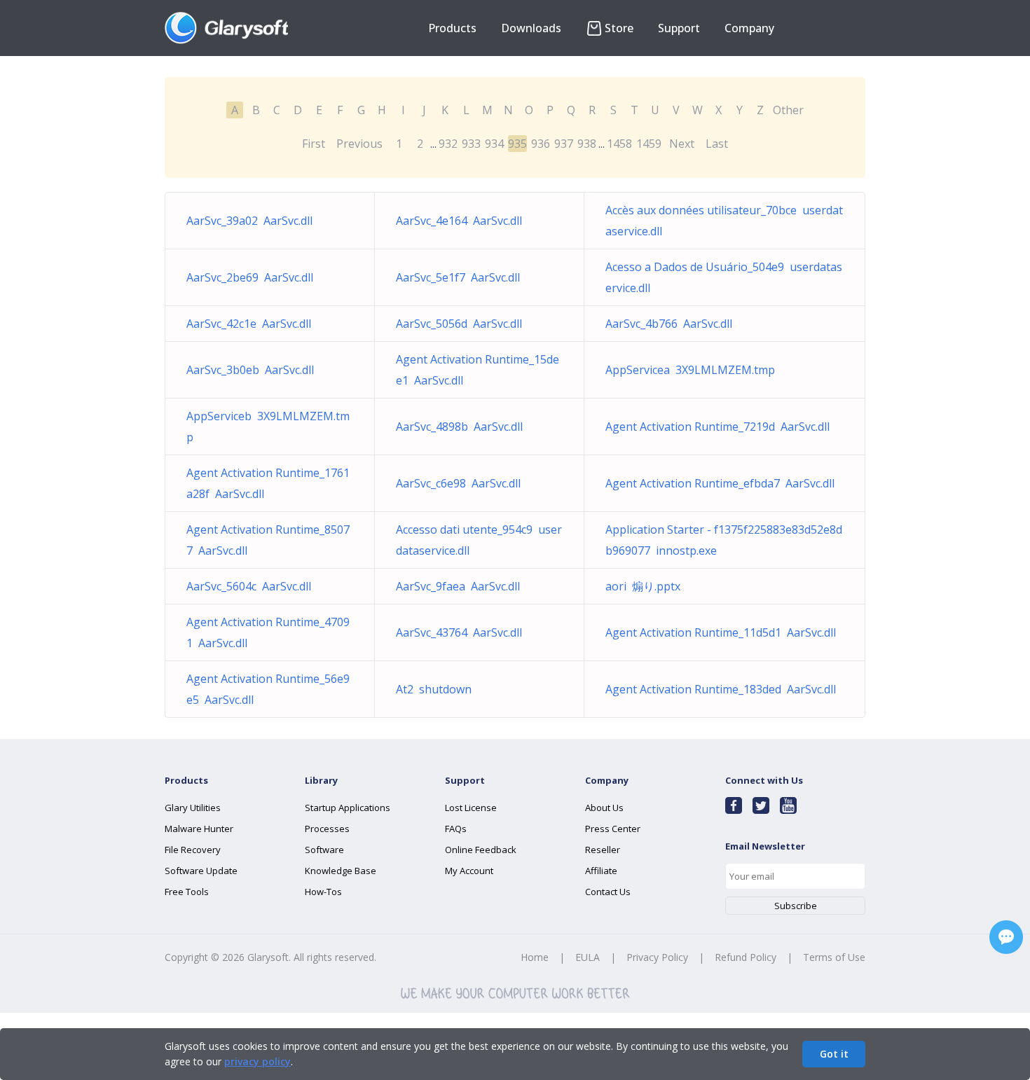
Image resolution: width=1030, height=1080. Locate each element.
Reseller (602, 849)
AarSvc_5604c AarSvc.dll (248, 586)
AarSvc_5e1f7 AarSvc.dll (458, 277)
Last (717, 143)
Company (749, 28)
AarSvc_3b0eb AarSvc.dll (250, 370)
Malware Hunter (199, 828)
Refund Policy (745, 957)
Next (681, 143)
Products (452, 28)
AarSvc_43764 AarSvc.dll (459, 632)
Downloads (531, 28)
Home (535, 957)
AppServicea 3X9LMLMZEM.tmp (690, 370)
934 (494, 143)
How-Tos (323, 891)
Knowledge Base (340, 870)
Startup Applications (347, 807)
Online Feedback (480, 849)
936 (540, 143)
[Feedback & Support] (1006, 937)
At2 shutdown (434, 689)
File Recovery (193, 849)
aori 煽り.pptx (642, 586)
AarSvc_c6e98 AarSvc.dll (458, 483)
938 (586, 143)
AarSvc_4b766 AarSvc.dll (668, 323)
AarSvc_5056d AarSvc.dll (459, 323)
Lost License (471, 807)
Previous (359, 143)
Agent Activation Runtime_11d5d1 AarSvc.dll (720, 632)
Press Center (612, 828)
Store (619, 28)
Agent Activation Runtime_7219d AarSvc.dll (717, 426)
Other (788, 110)
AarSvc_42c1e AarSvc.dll (248, 323)
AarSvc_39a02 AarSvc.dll (249, 220)
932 (448, 143)
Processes (327, 828)
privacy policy (257, 1061)
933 (471, 143)
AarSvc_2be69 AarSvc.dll (249, 277)
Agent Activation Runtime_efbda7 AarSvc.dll (720, 483)
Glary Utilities (193, 807)
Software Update (201, 870)
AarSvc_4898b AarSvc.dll (459, 426)
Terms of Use (834, 957)
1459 (648, 143)
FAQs (456, 828)
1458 (619, 143)
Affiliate (601, 870)
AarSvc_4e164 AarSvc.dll (459, 220)
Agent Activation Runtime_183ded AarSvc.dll (720, 689)
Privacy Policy (657, 957)
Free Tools (187, 891)
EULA (587, 957)
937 (563, 143)
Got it (834, 1053)
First (313, 143)
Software (324, 849)
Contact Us (608, 891)
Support (679, 28)
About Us (604, 807)
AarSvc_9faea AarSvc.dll (458, 586)
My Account (469, 870)
